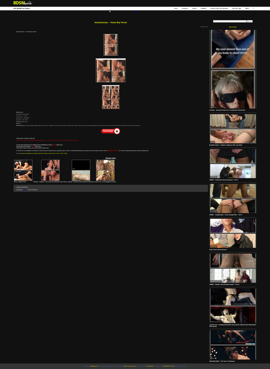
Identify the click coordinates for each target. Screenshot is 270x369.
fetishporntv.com (158, 366)
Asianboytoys (29, 153)
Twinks (65, 153)
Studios (194, 8)
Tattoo (58, 153)
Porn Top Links (120, 366)
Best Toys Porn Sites (129, 366)
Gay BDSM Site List (110, 366)
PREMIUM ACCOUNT (113, 150)
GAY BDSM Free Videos (22, 8)
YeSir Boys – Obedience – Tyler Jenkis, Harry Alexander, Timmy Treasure (50, 181)
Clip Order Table (236, 8)
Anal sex (24, 153)
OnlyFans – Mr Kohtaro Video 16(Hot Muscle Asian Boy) (81, 181)
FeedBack (203, 8)
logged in (25, 189)
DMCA (247, 8)
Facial (49, 153)
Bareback (36, 153)
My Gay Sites (101, 366)
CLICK (54, 145)
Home (175, 8)
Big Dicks (41, 153)
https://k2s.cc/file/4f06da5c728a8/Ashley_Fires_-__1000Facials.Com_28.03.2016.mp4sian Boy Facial (47, 140)
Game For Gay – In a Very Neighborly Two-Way (105, 181)
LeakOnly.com (93, 366)
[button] (253, 8)
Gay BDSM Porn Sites (168, 366)
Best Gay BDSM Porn (180, 366)
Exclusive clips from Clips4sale (219, 8)
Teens (61, 153)
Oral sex (54, 153)
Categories (185, 8)
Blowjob (46, 153)
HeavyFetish (150, 366)
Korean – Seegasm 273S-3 (20, 181)
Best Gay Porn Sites (141, 366)
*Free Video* (86, 366)
